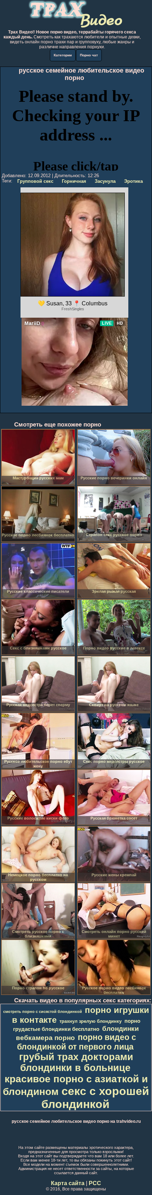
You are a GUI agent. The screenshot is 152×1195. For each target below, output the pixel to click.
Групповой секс (35, 181)
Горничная (74, 181)
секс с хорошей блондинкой (95, 1097)
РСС (95, 1183)
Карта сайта (67, 1183)
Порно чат (89, 55)
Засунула (105, 181)
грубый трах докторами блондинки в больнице (76, 1062)
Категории (63, 55)
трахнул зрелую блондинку (90, 1021)
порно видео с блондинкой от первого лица (76, 1042)
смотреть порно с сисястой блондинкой (42, 1011)
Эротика (133, 181)
